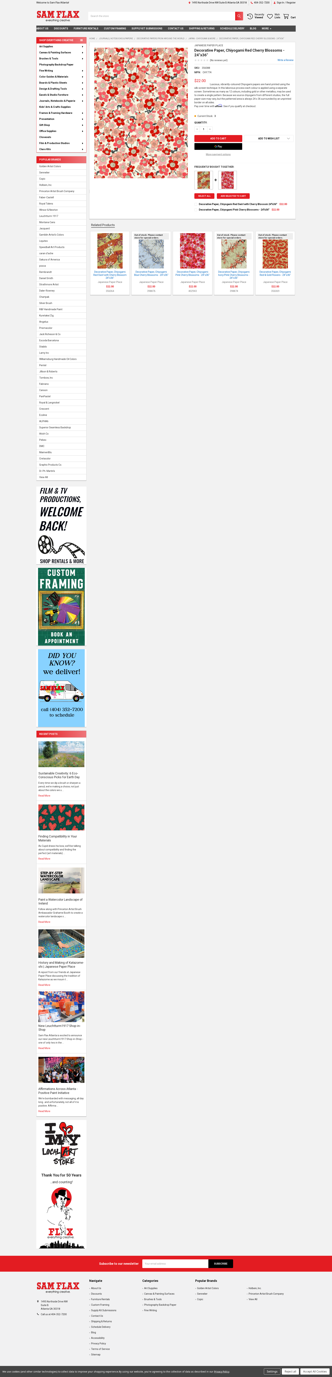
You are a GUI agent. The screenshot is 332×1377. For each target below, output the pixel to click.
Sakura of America (49, 259)
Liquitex (43, 241)
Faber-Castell (46, 197)
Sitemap (95, 1354)
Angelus (43, 321)
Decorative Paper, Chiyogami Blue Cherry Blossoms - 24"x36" (151, 273)
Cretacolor (45, 458)
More (265, 28)
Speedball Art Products (51, 247)
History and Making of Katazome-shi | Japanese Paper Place (61, 964)
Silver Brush (45, 303)
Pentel (42, 365)
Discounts (61, 28)
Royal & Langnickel (49, 402)
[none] (141, 113)
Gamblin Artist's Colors (51, 234)
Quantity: (200, 122)
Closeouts (45, 137)
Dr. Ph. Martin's (47, 471)
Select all (204, 196)
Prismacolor (45, 328)
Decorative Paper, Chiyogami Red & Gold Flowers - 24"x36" (275, 273)
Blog (253, 28)
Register (291, 2)
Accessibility (98, 1338)
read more (44, 795)
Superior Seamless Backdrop (55, 427)
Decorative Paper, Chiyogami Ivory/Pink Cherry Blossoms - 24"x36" (234, 274)
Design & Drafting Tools (53, 88)
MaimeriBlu (45, 452)
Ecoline (43, 415)
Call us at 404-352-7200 (54, 1314)
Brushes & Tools (48, 58)
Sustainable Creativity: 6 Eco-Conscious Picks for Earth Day (59, 775)
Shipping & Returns (202, 28)
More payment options (218, 154)
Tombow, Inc (46, 377)
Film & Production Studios (54, 143)
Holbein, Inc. (45, 185)
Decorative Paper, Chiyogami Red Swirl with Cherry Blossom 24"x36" (238, 204)
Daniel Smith (46, 278)
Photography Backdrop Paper (56, 64)
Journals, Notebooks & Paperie (57, 100)
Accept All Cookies (315, 1371)
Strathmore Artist (49, 284)
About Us (42, 28)
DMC (41, 446)
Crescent (44, 408)
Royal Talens (46, 203)
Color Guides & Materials (53, 76)
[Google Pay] (218, 146)
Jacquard (44, 228)
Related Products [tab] (103, 225)
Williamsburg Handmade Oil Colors (58, 359)
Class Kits (45, 149)
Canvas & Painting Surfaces (55, 52)
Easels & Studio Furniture (53, 94)
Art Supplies (46, 46)
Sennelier (44, 172)
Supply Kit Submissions (147, 28)
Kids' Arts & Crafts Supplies (55, 107)
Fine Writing (46, 70)
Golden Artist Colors (50, 166)
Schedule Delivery (232, 28)
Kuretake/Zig (46, 315)
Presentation (46, 119)
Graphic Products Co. (50, 464)
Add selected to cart (233, 196)
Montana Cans (47, 222)
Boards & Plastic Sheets (53, 82)
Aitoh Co (44, 433)
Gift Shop (44, 125)
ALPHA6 (43, 421)
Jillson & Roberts (48, 371)
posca (42, 265)
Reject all (290, 1371)
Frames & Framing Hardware (55, 113)
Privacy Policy (98, 1343)
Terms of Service (100, 1349)
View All (43, 477)
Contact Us (175, 28)
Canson (43, 390)
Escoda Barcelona (49, 340)
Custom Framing (115, 28)
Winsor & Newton (48, 209)
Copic (42, 178)
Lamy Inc (44, 352)
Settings (272, 1371)
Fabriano (44, 384)
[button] (61, 1217)
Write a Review (286, 60)
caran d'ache (46, 253)
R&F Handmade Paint (50, 309)
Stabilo (43, 346)
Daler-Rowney (47, 290)
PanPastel (44, 396)
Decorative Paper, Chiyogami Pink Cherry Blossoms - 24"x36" (234, 209)
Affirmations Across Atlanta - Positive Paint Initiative (58, 1091)
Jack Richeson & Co (50, 334)
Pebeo (42, 440)
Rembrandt (45, 272)
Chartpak (44, 297)
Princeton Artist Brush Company (56, 191)
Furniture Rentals (86, 28)
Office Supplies (47, 131)
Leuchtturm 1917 (48, 216)
